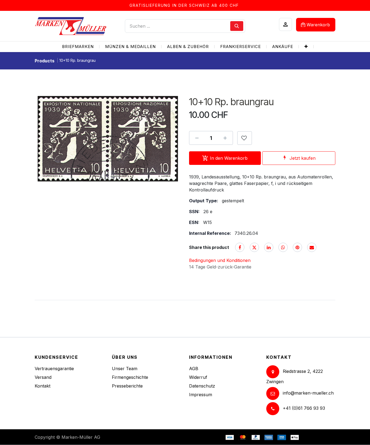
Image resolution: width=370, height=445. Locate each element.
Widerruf (198, 377)
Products (44, 60)
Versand (43, 377)
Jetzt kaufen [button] (303, 158)
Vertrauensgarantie (54, 368)
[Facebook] (239, 247)
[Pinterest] (297, 247)
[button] (244, 138)
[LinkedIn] (268, 247)
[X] (254, 247)
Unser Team (124, 368)
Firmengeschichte (130, 377)
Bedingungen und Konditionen (220, 260)
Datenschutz (202, 386)
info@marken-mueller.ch (308, 393)
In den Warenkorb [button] (229, 158)
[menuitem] (77, 46)
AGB (193, 368)
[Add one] (225, 138)
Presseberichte (127, 386)
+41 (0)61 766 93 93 (304, 408)
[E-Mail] (311, 247)
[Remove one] (197, 138)
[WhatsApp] (283, 247)
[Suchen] (236, 26)
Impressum (200, 394)
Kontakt (42, 386)
